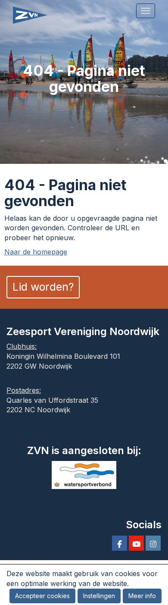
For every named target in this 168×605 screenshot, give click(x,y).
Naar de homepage (35, 252)
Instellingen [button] (99, 595)
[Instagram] (153, 544)
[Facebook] (119, 544)
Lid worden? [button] (43, 286)
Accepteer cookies (42, 595)
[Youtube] (136, 544)
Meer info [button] (142, 595)
